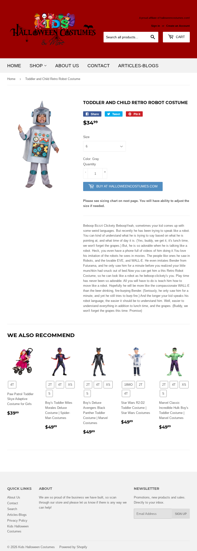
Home (14, 65)
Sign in (155, 25)
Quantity (89, 164)
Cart (180, 37)
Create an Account (178, 25)
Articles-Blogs (138, 65)
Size (86, 137)
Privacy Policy (17, 520)
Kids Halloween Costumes (36, 547)
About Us (67, 65)
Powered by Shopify (73, 547)
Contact (98, 65)
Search (12, 509)
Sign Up (181, 514)
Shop (37, 65)
